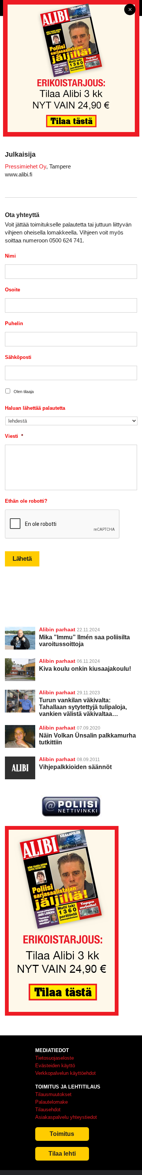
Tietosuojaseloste (54, 1058)
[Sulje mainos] (129, 10)
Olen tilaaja (24, 391)
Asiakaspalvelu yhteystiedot (66, 1117)
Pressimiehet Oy (25, 166)
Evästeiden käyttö (55, 1065)
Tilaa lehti (62, 1153)
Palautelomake (51, 1102)
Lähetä (22, 558)
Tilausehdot (48, 1109)
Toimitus (62, 1134)
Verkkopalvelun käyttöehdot (65, 1073)
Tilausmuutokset (53, 1094)
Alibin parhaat (57, 629)
